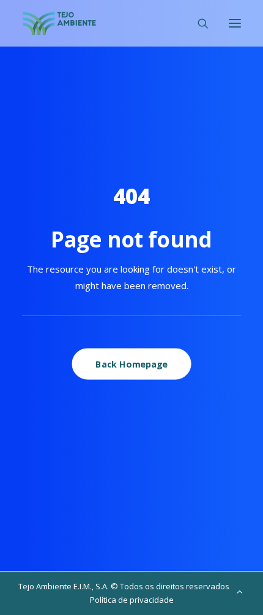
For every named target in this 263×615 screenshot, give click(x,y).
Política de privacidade (132, 599)
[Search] (198, 23)
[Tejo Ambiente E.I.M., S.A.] (59, 23)
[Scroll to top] (240, 590)
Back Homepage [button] (131, 363)
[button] (235, 23)
